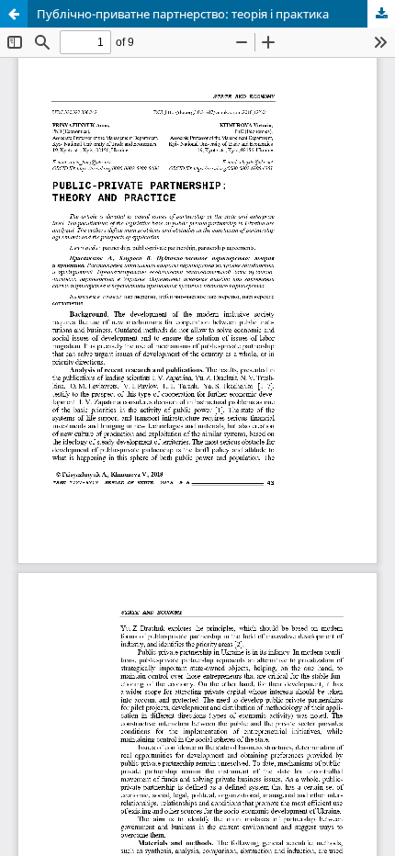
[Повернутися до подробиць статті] (14, 14)
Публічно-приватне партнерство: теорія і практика (183, 14)
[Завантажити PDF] (381, 14)
